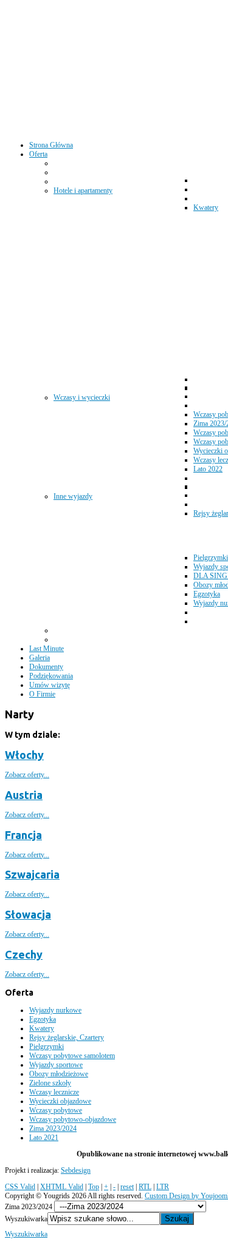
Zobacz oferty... (27, 775)
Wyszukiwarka (26, 1219)
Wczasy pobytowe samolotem (72, 1055)
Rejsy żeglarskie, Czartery (66, 1037)
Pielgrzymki (46, 1046)
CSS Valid (20, 1186)
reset (127, 1186)
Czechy (24, 954)
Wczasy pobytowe (55, 1110)
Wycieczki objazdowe (60, 1101)
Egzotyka (42, 1019)
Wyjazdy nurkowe (55, 1010)
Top (93, 1186)
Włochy (24, 755)
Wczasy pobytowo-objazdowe (72, 1119)
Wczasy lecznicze (54, 1092)
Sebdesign (76, 1170)
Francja (23, 835)
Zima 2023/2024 (53, 1128)
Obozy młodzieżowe (58, 1074)
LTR (162, 1186)
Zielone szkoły (50, 1083)
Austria (24, 795)
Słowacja (28, 914)
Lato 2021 (43, 1137)
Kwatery (41, 1028)
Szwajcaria (32, 874)
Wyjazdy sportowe (56, 1065)
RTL (145, 1186)
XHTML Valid (61, 1186)
